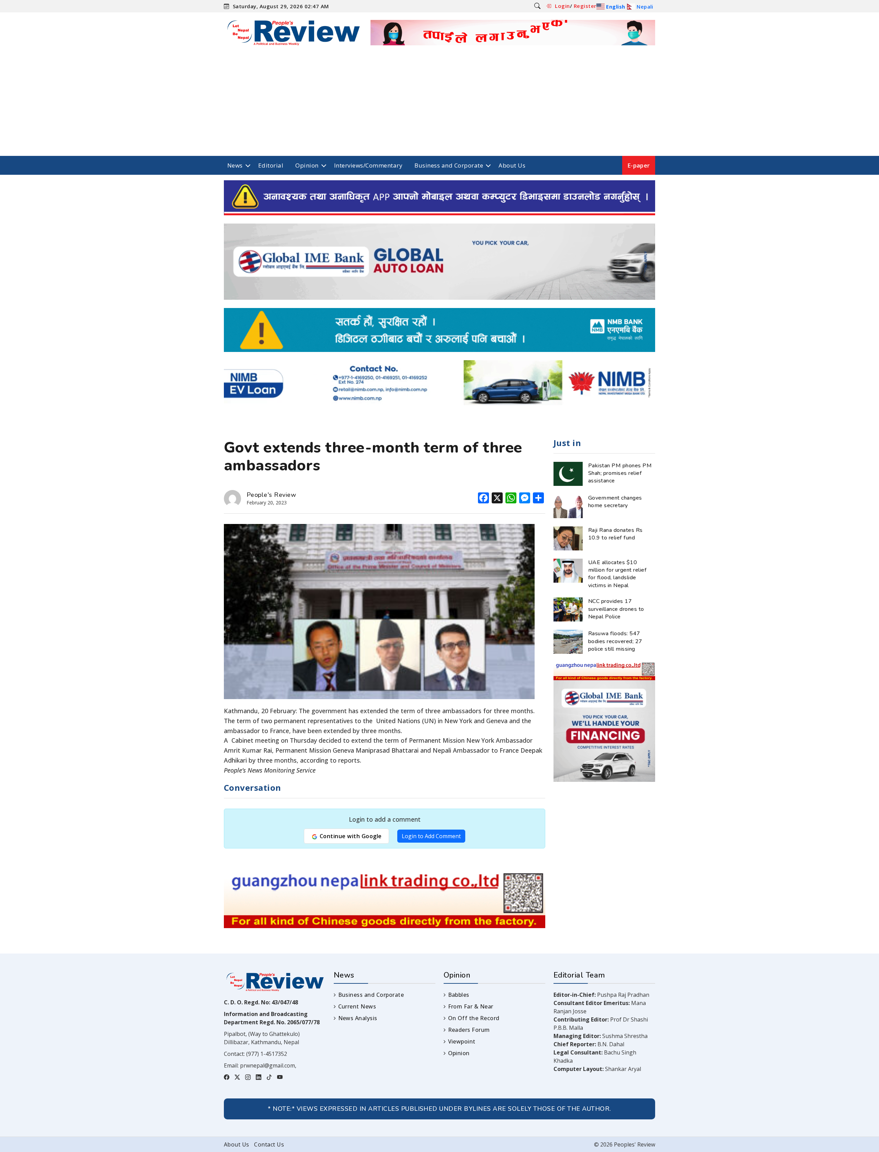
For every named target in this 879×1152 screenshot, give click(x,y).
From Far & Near (470, 1006)
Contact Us (269, 1144)
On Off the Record (474, 1018)
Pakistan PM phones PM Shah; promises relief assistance (620, 473)
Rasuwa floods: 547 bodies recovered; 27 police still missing (615, 641)
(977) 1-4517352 (266, 1054)
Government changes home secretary (615, 501)
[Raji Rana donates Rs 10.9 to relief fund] (568, 537)
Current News (357, 1006)
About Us (512, 165)
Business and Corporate (448, 165)
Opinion (306, 165)
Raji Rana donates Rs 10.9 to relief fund (615, 533)
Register (585, 5)
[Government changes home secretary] (568, 505)
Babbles (458, 995)
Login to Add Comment (431, 836)
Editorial (270, 165)
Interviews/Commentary (368, 165)
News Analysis (357, 1018)
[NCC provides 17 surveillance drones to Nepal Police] (568, 609)
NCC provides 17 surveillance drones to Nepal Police (616, 608)
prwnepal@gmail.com (267, 1065)
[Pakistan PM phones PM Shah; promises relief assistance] (568, 473)
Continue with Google (349, 836)
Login (562, 5)
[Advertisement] (439, 104)
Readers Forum (469, 1030)
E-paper (638, 165)
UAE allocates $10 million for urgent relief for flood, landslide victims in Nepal (617, 574)
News (235, 165)
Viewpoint (462, 1041)
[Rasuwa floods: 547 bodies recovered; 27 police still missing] (568, 641)
